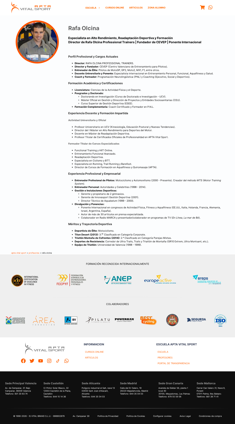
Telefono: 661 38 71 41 (208, 396)
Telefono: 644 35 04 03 (93, 396)
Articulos (136, 7)
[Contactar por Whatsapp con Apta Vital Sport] (210, 8)
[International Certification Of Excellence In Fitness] (25, 280)
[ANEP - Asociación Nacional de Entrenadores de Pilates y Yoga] (117, 280)
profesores (34, 253)
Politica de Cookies (135, 416)
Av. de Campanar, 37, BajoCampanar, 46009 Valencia (18, 389)
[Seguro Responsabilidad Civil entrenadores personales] (196, 320)
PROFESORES (165, 357)
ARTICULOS (91, 357)
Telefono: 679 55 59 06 (169, 396)
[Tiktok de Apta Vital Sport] (58, 361)
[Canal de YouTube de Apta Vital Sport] (41, 361)
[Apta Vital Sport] (31, 7)
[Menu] (202, 8)
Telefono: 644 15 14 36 (54, 396)
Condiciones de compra (210, 416)
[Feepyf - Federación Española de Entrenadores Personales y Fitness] (71, 280)
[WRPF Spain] (172, 320)
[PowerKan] (124, 320)
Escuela (91, 7)
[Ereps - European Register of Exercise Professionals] (209, 280)
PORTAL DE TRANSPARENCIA (174, 363)
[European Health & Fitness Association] (163, 280)
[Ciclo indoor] (148, 320)
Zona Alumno (156, 7)
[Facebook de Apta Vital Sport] (23, 361)
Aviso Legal (185, 416)
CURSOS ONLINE (94, 351)
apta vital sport (18, 253)
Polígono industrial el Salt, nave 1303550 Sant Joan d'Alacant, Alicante (98, 391)
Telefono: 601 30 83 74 (16, 394)
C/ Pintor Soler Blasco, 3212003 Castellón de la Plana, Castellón (57, 391)
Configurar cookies (162, 416)
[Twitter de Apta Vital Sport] (32, 361)
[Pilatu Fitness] (97, 320)
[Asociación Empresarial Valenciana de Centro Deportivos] (15, 320)
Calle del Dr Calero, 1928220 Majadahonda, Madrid (134, 389)
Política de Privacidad (108, 416)
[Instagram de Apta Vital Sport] (49, 361)
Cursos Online (114, 7)
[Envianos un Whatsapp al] (66, 361)
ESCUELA (163, 351)
